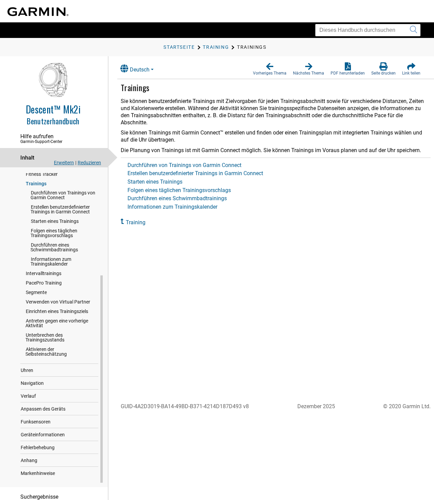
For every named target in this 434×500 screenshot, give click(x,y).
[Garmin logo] (37, 11)
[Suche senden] (413, 30)
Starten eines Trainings (55, 221)
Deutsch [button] (140, 69)
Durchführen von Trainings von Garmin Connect (63, 195)
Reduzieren (89, 162)
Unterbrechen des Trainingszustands (44, 337)
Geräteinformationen (43, 434)
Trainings (36, 183)
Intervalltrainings (43, 273)
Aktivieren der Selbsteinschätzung (46, 352)
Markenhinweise (38, 473)
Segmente (36, 292)
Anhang (29, 460)
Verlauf (28, 396)
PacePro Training (44, 283)
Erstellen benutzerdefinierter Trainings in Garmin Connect (60, 209)
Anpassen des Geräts (43, 409)
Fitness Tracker (42, 174)
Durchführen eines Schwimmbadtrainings (54, 247)
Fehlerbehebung (38, 447)
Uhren (27, 370)
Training (135, 222)
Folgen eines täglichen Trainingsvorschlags (54, 233)
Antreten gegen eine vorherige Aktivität (56, 323)
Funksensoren (36, 421)
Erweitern (64, 162)
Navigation (32, 383)
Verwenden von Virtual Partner (58, 302)
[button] (270, 69)
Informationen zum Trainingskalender (51, 261)
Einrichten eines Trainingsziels (57, 311)
